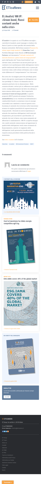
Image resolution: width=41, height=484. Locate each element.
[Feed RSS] (10, 2)
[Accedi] (35, 2)
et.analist (11, 144)
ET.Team (4, 440)
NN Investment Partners (22, 144)
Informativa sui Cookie (8, 460)
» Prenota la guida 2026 (10, 381)
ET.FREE (4, 450)
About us (4, 443)
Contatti (4, 445)
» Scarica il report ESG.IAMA (12, 328)
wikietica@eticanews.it (17, 428)
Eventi (3, 470)
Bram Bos (4, 144)
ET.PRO (4, 452)
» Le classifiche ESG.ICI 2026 (12, 212)
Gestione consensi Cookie (9, 462)
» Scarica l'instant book (10, 269)
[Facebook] (2, 2)
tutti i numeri (9, 140)
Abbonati (29, 2)
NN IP (31, 144)
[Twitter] (5, 2)
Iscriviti (7, 397)
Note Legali (5, 465)
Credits (4, 467)
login (29, 171)
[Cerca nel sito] (39, 2)
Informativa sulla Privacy (8, 457)
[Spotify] (13, 2)
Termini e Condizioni (7, 455)
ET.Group (4, 438)
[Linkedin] (8, 2)
